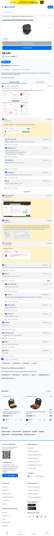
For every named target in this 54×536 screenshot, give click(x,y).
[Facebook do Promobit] (30, 517)
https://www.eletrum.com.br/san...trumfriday (30, 297)
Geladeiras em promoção (34, 461)
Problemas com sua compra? (34, 497)
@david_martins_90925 (11, 297)
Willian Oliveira (15, 86)
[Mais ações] (49, 24)
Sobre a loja (7, 62)
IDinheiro (4, 512)
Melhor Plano (5, 515)
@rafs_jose (8, 286)
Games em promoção (33, 458)
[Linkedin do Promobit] (41, 517)
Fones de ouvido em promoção (35, 454)
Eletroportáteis (6, 16)
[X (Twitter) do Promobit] (33, 517)
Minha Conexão (6, 522)
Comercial (4, 487)
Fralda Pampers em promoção (35, 465)
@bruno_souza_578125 (11, 183)
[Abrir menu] (2, 7)
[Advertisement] (27, 384)
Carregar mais (26, 191)
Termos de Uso (5, 500)
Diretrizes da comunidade (34, 487)
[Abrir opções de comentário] (50, 139)
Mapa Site (4, 503)
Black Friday (30, 448)
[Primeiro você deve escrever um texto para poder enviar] (52, 359)
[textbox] (27, 359)
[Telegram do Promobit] (45, 517)
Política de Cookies (6, 493)
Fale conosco (5, 490)
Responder (16, 144)
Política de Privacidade (7, 497)
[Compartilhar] (49, 27)
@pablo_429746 (9, 141)
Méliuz (4, 519)
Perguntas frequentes (33, 493)
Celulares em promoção (33, 451)
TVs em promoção (32, 468)
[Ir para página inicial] (2, 16)
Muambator (5, 525)
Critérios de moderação (33, 490)
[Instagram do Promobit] (37, 517)
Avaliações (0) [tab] (40, 82)
